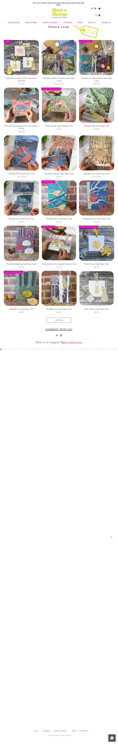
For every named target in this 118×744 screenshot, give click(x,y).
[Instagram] (95, 8)
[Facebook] (92, 8)
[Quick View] (59, 57)
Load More (59, 320)
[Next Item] (111, 537)
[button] (99, 15)
